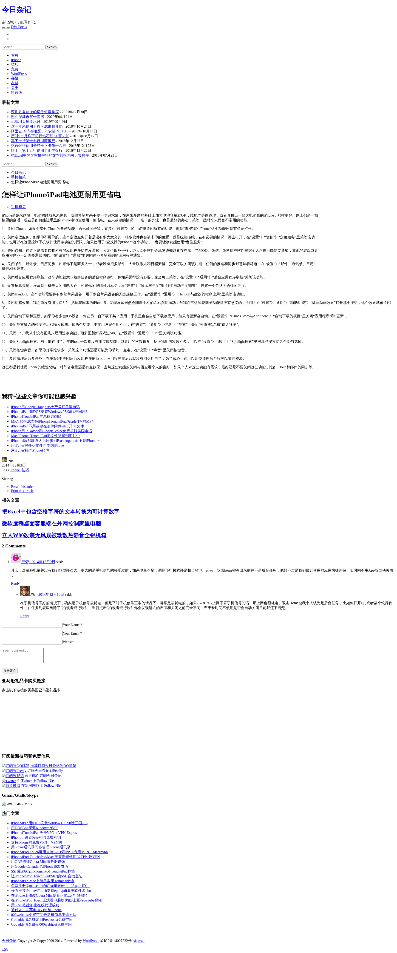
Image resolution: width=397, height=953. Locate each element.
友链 (14, 83)
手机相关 (18, 207)
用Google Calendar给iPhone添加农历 (39, 866)
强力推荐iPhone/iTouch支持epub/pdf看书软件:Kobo (51, 891)
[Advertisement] (356, 245)
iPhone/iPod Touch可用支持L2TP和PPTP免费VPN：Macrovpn (59, 852)
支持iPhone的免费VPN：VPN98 (36, 842)
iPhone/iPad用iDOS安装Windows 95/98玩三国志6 (49, 412)
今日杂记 (16, 10)
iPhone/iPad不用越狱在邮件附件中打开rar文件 (47, 426)
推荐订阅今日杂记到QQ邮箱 (53, 766)
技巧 (14, 64)
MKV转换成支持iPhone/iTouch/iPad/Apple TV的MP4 (52, 421)
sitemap (139, 941)
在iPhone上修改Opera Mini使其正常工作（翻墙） (50, 895)
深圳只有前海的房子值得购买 (35, 112)
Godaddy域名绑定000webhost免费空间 (41, 924)
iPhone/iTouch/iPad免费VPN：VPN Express (44, 833)
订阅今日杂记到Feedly (45, 771)
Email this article (23, 487)
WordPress (19, 74)
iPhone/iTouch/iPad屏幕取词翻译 (36, 416)
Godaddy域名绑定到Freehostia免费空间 (42, 920)
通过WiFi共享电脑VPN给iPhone (36, 910)
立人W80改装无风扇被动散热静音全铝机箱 (54, 535)
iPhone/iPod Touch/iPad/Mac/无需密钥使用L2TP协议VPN (55, 857)
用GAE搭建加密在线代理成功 (35, 905)
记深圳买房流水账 (25, 121)
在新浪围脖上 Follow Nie (41, 785)
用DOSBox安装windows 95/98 (34, 828)
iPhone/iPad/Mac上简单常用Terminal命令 (42, 881)
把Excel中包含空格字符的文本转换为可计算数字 (50, 155)
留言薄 (16, 92)
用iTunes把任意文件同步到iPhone (37, 445)
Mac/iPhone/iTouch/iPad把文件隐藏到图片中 (45, 436)
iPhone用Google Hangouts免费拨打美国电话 (45, 407)
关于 (14, 88)
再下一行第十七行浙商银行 (33, 141)
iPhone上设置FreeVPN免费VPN (36, 837)
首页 (14, 55)
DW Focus (19, 27)
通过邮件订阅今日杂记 (43, 776)
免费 (14, 69)
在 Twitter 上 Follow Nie (35, 781)
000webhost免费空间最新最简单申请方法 (44, 915)
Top (5, 949)
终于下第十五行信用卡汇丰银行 (36, 150)
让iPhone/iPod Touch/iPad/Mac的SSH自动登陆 (46, 876)
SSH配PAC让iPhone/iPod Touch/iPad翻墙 (43, 871)
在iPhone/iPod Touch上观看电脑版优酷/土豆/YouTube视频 (56, 900)
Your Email (71, 633)
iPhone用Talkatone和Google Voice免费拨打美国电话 (51, 431)
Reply (15, 583)
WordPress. (91, 941)
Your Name (71, 625)
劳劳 (24, 562)
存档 (14, 78)
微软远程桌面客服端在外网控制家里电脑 (51, 524)
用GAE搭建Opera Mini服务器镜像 (38, 862)
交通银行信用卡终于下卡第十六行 (38, 146)
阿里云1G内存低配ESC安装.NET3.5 (39, 131)
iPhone (16, 60)
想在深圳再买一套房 (27, 117)
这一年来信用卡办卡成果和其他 (36, 126)
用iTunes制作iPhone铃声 (30, 450)
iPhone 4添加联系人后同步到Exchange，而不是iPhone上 (55, 441)
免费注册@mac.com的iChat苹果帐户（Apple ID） (50, 886)
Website (68, 642)
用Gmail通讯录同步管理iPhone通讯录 (41, 847)
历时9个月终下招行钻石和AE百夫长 (40, 136)
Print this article (22, 491)
